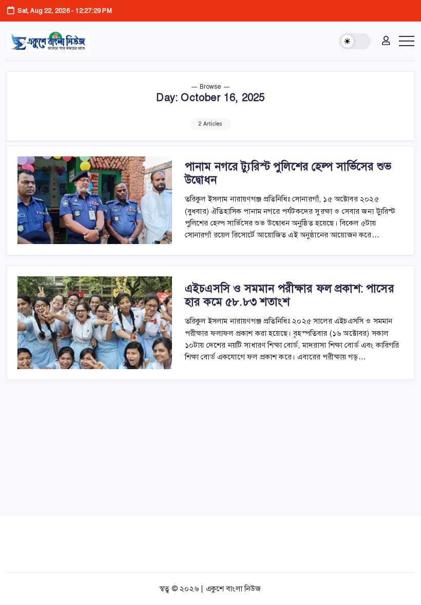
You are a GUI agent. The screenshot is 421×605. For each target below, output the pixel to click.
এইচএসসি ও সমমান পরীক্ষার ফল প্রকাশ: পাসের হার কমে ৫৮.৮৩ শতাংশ (289, 295)
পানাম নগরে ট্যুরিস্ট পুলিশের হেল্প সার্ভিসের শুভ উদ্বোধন (288, 173)
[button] (355, 41)
